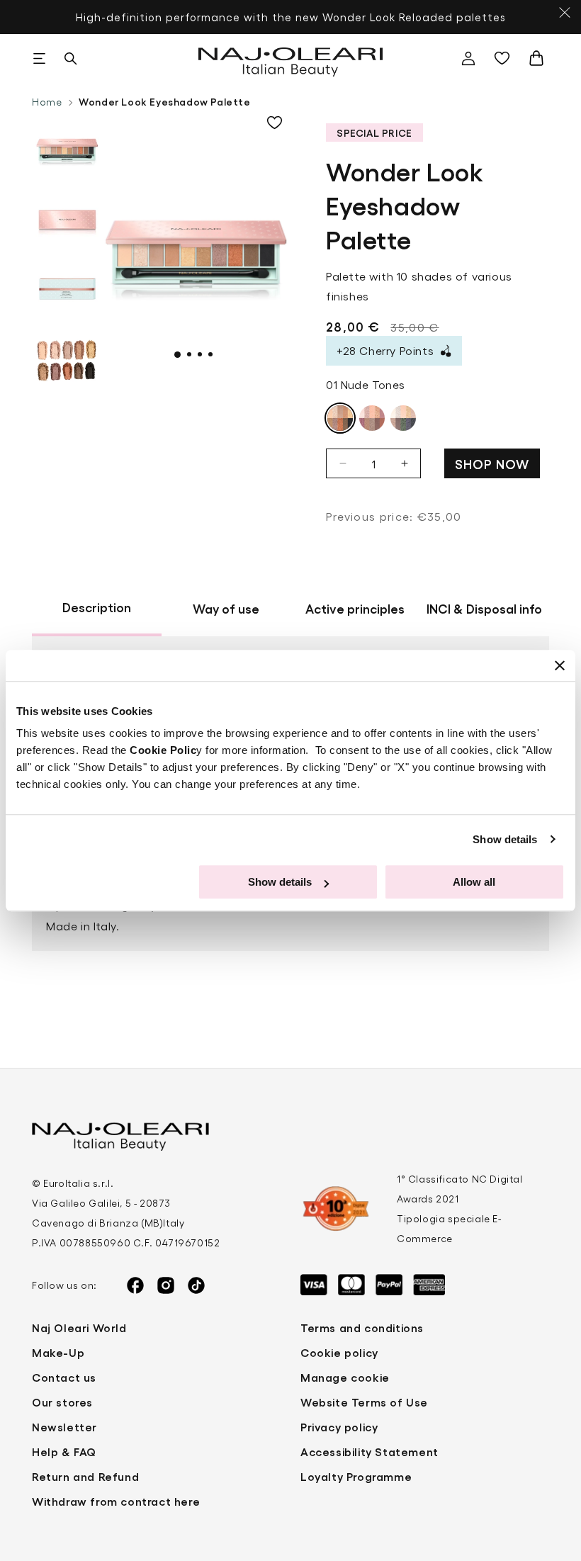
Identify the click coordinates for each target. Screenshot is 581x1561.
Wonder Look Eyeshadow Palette (164, 101)
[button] (39, 58)
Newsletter (64, 1426)
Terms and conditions (362, 1327)
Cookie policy (339, 1352)
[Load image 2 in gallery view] (67, 218)
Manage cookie (345, 1377)
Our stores (62, 1402)
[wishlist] (505, 58)
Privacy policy (339, 1426)
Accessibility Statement (369, 1451)
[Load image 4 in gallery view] (67, 360)
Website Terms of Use (364, 1402)
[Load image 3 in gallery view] (67, 289)
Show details (505, 839)
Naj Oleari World (79, 1327)
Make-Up (58, 1352)
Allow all (474, 882)
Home (47, 102)
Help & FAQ (64, 1451)
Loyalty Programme (356, 1476)
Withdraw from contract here (116, 1501)
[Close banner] (560, 665)
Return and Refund (85, 1476)
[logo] (290, 58)
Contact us (64, 1377)
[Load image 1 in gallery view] (67, 147)
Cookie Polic (163, 750)
